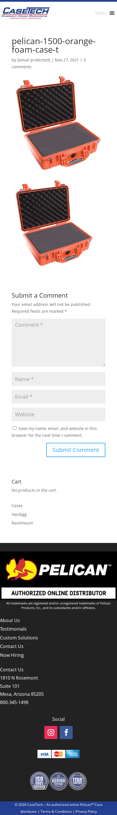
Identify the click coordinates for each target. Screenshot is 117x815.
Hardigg (19, 514)
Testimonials (13, 629)
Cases (17, 505)
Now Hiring (12, 655)
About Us (10, 620)
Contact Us (12, 646)
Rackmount (22, 523)
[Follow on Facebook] (66, 732)
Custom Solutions (19, 638)
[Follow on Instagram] (50, 732)
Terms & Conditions (56, 811)
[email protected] (33, 60)
